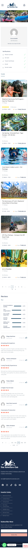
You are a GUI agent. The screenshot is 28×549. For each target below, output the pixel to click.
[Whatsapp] (4, 545)
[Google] (16, 485)
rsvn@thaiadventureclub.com (10, 479)
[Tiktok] (11, 485)
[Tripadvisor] (20, 485)
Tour (2, 300)
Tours (3, 74)
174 (15, 442)
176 (22, 442)
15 (12, 289)
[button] (24, 5)
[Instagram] (7, 485)
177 (25, 442)
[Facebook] (3, 485)
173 (12, 442)
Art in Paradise (7, 269)
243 (14, 445)
